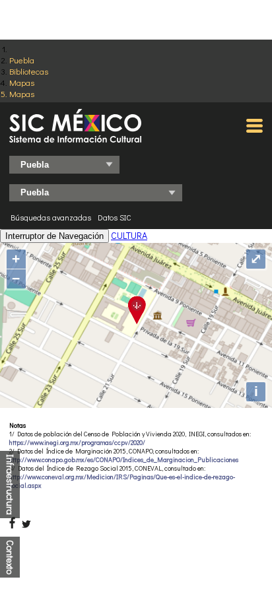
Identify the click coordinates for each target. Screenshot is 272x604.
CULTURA (129, 235)
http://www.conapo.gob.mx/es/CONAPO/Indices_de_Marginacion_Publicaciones (123, 459)
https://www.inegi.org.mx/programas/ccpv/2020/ (77, 442)
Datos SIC (114, 217)
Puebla (21, 59)
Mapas (21, 82)
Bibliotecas (28, 71)
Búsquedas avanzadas (51, 217)
